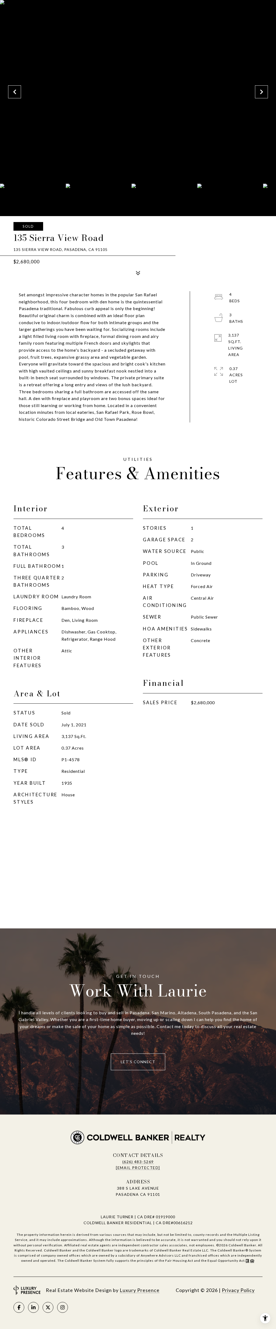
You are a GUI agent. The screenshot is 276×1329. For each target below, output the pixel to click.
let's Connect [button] (138, 1061)
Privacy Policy (238, 1290)
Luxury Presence (140, 1290)
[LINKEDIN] (33, 1307)
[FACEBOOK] (18, 1307)
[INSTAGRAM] (62, 1307)
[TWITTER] (48, 1307)
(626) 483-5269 (138, 1161)
